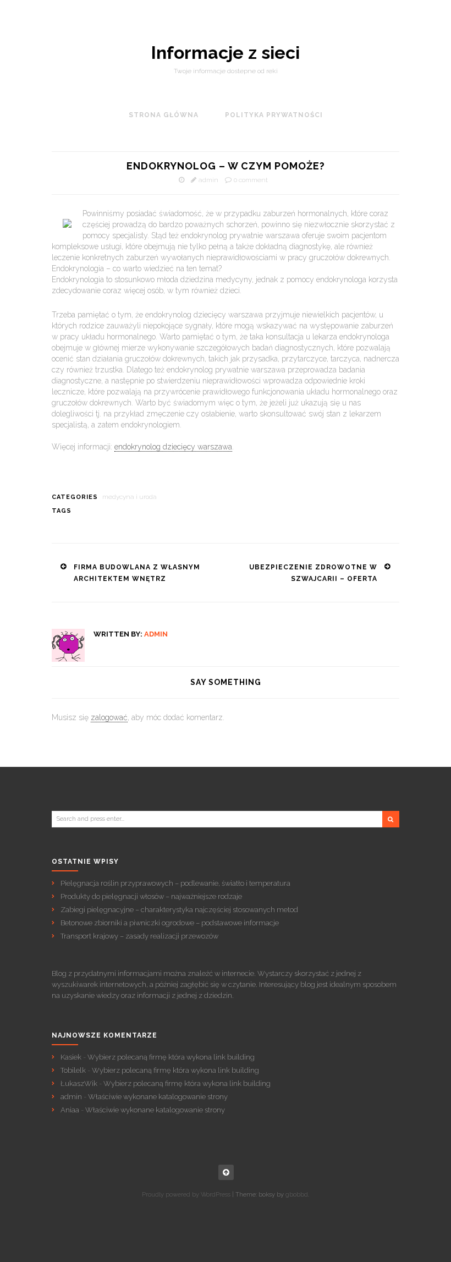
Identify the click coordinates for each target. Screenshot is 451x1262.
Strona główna (164, 115)
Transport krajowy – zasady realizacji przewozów (139, 936)
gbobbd (296, 1194)
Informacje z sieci (225, 53)
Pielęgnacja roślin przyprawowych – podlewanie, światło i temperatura (175, 883)
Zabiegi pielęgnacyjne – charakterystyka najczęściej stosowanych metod (179, 910)
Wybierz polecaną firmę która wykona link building (171, 1057)
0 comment (251, 180)
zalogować (109, 717)
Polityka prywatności (274, 115)
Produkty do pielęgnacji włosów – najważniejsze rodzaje (151, 896)
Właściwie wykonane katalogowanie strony (158, 1097)
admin (208, 180)
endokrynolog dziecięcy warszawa (173, 446)
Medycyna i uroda (129, 497)
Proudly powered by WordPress (186, 1194)
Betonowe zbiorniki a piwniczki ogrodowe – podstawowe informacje (170, 923)
